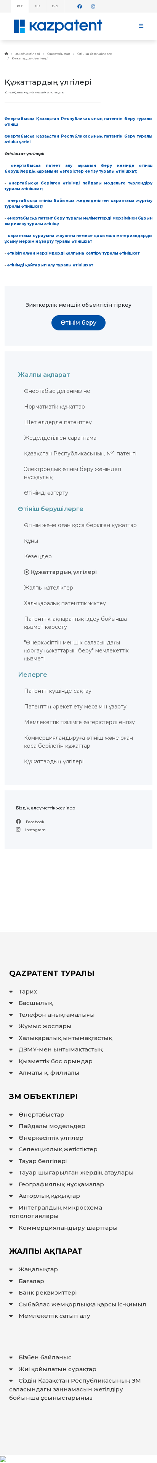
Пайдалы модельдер (52, 1126)
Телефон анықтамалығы (57, 1014)
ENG (55, 6)
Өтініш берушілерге (94, 54)
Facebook (34, 821)
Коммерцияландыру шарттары (68, 1227)
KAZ (19, 6)
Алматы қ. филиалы (49, 1072)
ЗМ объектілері (27, 54)
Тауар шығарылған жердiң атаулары (76, 1172)
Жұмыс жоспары (45, 1026)
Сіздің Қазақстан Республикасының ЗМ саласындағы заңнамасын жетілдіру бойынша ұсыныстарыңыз (75, 1389)
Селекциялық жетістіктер (58, 1149)
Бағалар (31, 1281)
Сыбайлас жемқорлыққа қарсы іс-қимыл (82, 1304)
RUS (37, 6)
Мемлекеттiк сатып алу (54, 1315)
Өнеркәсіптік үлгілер (51, 1137)
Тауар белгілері (43, 1161)
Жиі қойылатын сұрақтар (57, 1369)
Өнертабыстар (58, 54)
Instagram (35, 829)
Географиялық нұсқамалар (61, 1184)
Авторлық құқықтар (49, 1195)
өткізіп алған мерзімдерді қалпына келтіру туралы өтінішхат (73, 253)
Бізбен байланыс (45, 1357)
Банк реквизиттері (48, 1292)
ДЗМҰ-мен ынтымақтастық (61, 1049)
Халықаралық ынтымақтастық (65, 1038)
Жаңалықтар (38, 1269)
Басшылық (36, 1002)
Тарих (28, 991)
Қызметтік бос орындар (56, 1061)
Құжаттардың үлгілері (30, 58)
